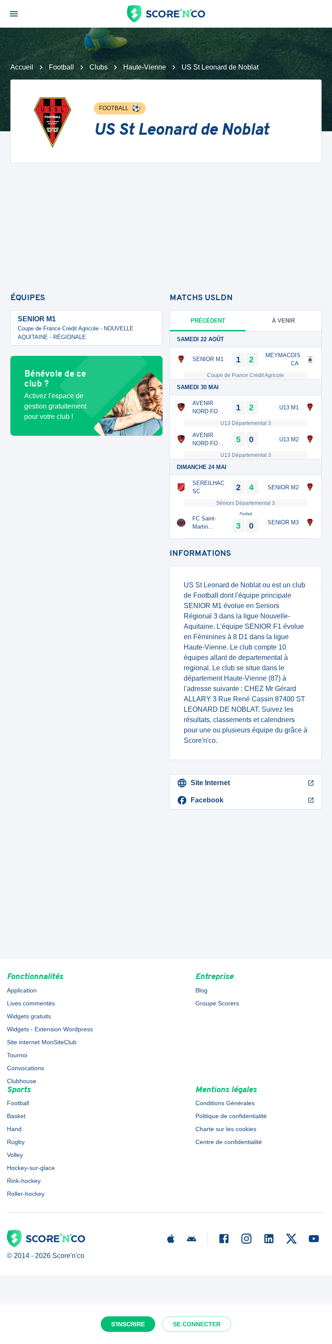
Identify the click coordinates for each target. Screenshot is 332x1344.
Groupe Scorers (217, 1003)
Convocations (25, 1068)
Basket (16, 1116)
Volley (15, 1154)
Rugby (16, 1141)
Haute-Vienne (144, 67)
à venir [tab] (283, 320)
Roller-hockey (26, 1193)
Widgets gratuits (29, 1016)
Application (22, 990)
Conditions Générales (225, 1103)
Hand (14, 1128)
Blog (201, 990)
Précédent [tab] (208, 320)
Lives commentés (31, 1003)
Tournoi (17, 1055)
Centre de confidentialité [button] (228, 1141)
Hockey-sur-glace (31, 1167)
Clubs (98, 67)
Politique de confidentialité (231, 1116)
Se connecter (196, 1324)
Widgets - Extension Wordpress (50, 1029)
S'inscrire (128, 1324)
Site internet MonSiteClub (42, 1042)
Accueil (21, 67)
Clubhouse (21, 1081)
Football (61, 67)
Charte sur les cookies (225, 1128)
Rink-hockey (24, 1180)
